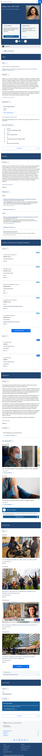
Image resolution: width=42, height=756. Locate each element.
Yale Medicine (31, 119)
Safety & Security (6, 748)
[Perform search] (37, 1)
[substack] (25, 740)
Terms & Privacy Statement (25, 748)
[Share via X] (3, 51)
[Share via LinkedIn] (7, 51)
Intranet (4, 744)
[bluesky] (14, 740)
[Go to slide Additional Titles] (21, 41)
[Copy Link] (39, 57)
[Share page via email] (11, 51)
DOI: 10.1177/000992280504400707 (25, 204)
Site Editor (22, 744)
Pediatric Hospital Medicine (9, 119)
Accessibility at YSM (6, 746)
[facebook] (17, 740)
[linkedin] (22, 740)
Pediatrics (26, 119)
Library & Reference (24, 749)
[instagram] (19, 740)
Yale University (5, 749)
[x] (27, 740)
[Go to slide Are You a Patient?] (19, 41)
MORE (3, 119)
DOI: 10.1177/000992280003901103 (15, 221)
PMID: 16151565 (16, 204)
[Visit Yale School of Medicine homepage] (12, 723)
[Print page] (13, 51)
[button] (7, 25)
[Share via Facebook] (5, 51)
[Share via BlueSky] (9, 51)
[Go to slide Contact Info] (16, 41)
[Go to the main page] (7, 1)
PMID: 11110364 (6, 221)
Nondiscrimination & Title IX (25, 746)
